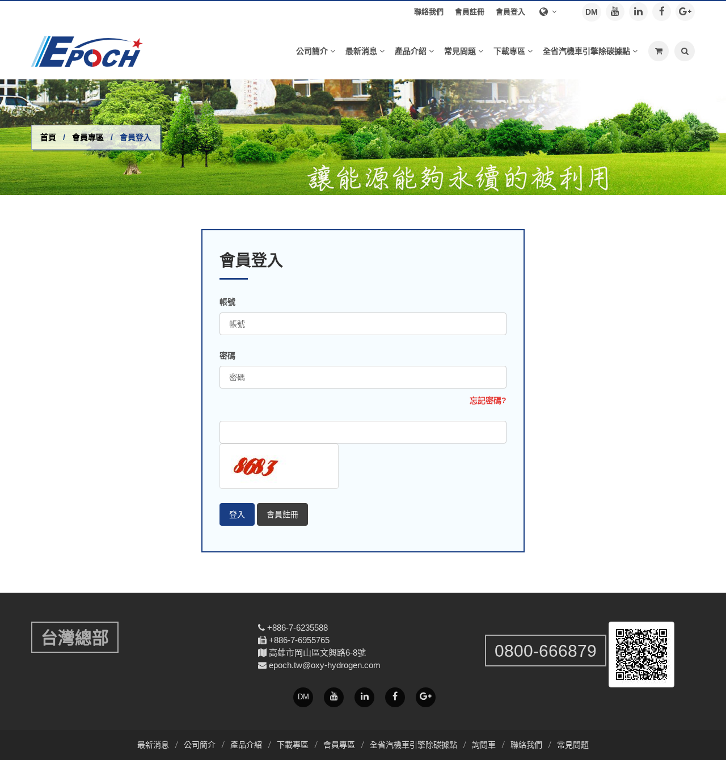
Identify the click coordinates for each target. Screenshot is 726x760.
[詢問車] (658, 51)
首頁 (48, 137)
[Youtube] (615, 11)
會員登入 (510, 11)
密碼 (227, 355)
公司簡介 (200, 744)
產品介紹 (246, 744)
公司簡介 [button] (312, 51)
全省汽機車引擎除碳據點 (413, 744)
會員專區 (88, 137)
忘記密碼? (488, 400)
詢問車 (484, 744)
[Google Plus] (685, 11)
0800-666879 (546, 650)
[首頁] (90, 51)
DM (591, 11)
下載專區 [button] (509, 51)
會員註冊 (469, 11)
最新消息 (153, 744)
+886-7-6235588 (297, 627)
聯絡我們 (429, 11)
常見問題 (573, 744)
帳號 (227, 301)
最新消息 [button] (361, 51)
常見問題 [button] (460, 51)
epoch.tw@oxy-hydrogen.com (325, 665)
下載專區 (293, 744)
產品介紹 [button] (411, 51)
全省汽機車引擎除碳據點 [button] (586, 51)
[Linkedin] (638, 11)
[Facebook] (661, 11)
